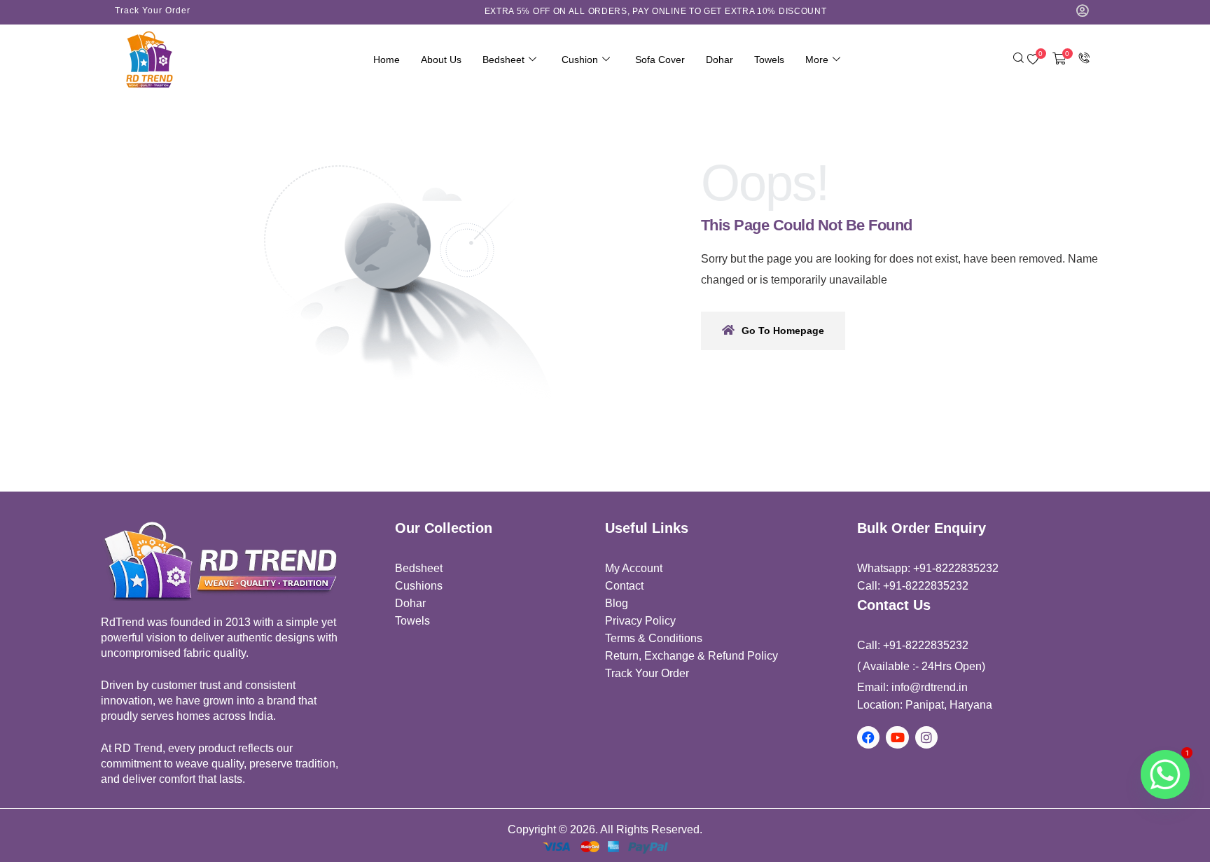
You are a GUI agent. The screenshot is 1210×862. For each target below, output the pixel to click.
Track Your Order (152, 10)
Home (386, 59)
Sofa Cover (660, 59)
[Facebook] (868, 737)
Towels (769, 59)
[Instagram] (926, 737)
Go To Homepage (783, 330)
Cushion (580, 59)
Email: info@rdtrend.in (912, 687)
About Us (441, 59)
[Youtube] (897, 737)
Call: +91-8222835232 (912, 586)
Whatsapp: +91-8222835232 (928, 568)
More (816, 59)
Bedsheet (503, 59)
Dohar (719, 59)
